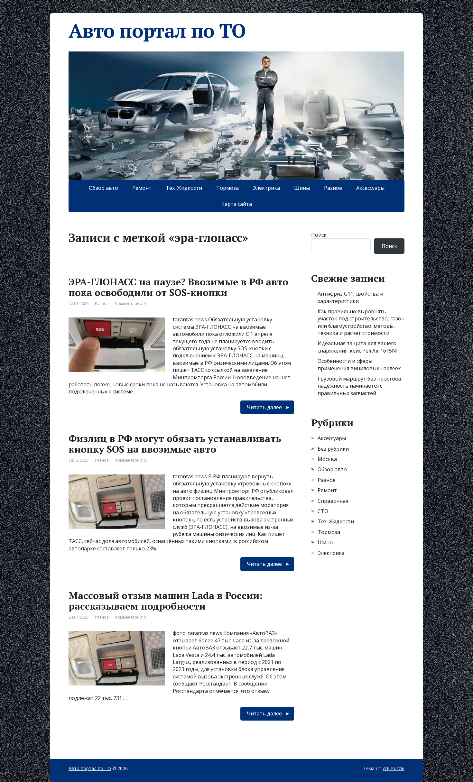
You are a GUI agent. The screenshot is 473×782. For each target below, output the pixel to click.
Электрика (266, 187)
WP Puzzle (393, 768)
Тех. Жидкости (184, 187)
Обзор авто (103, 187)
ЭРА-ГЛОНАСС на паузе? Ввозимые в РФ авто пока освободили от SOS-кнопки (178, 287)
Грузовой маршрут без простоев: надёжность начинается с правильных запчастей (360, 386)
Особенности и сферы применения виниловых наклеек (359, 364)
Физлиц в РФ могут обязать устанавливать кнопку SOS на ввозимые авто (175, 443)
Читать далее (264, 407)
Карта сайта (236, 203)
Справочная (333, 500)
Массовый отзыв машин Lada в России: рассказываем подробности (166, 600)
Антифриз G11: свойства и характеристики (350, 297)
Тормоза (227, 187)
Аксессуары (370, 187)
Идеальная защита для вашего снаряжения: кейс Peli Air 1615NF (358, 347)
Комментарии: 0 (130, 303)
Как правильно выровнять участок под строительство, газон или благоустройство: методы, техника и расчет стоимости (361, 322)
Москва (327, 459)
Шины (302, 187)
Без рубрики (333, 448)
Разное (333, 187)
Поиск (319, 234)
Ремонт (142, 187)
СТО (323, 511)
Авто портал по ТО (157, 31)
